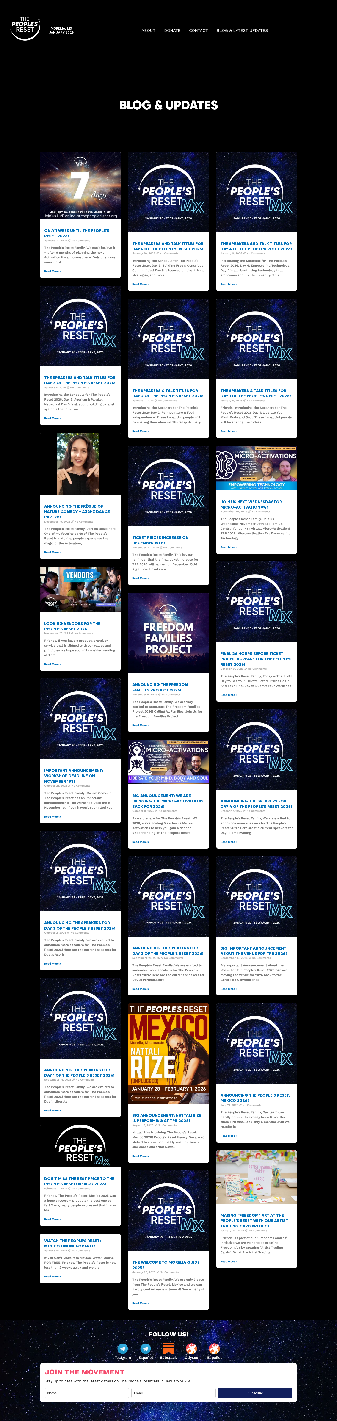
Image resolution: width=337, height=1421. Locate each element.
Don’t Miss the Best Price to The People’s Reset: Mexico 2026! (79, 1181)
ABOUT (148, 30)
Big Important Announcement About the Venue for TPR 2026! (254, 951)
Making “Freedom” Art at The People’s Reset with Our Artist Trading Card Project (254, 1221)
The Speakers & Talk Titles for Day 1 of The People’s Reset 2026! (256, 393)
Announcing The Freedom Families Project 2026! (160, 687)
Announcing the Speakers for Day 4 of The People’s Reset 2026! (256, 804)
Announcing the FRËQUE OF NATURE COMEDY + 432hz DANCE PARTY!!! (77, 512)
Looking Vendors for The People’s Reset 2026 (72, 626)
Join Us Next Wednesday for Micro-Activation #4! (251, 504)
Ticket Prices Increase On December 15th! (160, 540)
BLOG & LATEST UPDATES (242, 30)
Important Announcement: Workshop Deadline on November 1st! (73, 776)
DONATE (172, 30)
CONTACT (198, 30)
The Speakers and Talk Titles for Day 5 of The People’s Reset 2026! (168, 246)
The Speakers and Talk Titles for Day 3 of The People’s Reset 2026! (80, 380)
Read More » (52, 271)
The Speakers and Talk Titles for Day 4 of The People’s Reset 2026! (256, 246)
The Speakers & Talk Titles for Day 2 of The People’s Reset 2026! (168, 393)
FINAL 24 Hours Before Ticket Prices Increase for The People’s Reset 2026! (256, 659)
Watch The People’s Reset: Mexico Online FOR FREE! (72, 1243)
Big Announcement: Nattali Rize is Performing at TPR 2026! (166, 1118)
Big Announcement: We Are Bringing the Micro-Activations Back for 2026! (168, 801)
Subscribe (255, 1393)
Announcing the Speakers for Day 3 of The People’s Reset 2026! (80, 925)
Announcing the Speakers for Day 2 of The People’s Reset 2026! (168, 950)
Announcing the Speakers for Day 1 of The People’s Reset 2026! (79, 1072)
